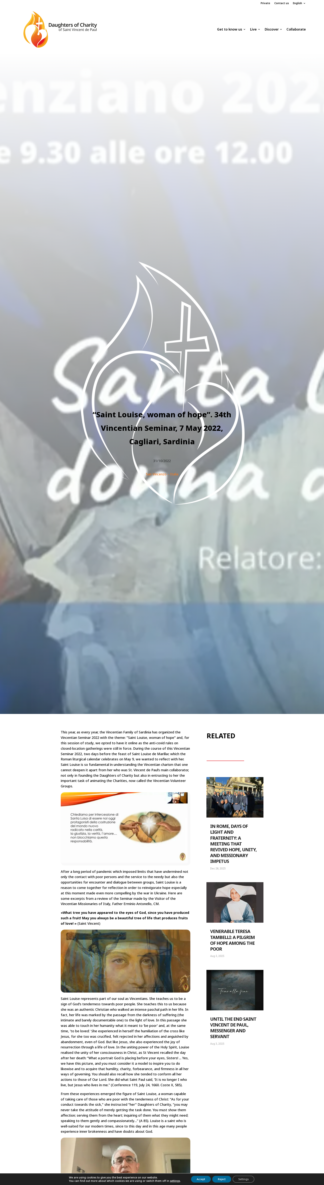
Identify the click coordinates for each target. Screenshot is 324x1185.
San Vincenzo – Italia (162, 474)
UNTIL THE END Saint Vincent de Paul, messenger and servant (233, 1028)
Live (253, 29)
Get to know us (229, 29)
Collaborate (296, 29)
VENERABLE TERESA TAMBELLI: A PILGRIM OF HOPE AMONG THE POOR (232, 940)
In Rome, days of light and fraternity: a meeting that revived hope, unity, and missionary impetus (233, 843)
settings (175, 1181)
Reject (222, 1179)
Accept (201, 1179)
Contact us (281, 3)
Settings (243, 1179)
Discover (272, 29)
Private (265, 3)
